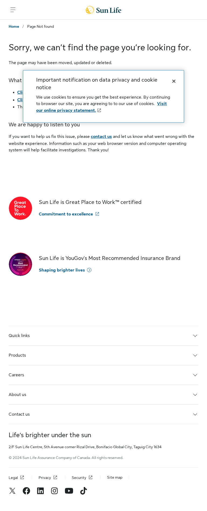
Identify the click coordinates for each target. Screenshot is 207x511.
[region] (103, 96)
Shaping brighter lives (62, 270)
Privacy (45, 477)
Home (14, 26)
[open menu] (13, 9)
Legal (13, 477)
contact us (101, 136)
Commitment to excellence (66, 214)
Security (79, 477)
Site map (114, 477)
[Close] (174, 81)
